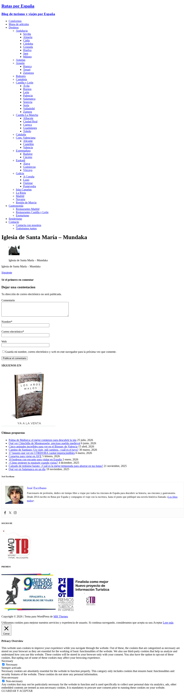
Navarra (20, 199)
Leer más (168, 622)
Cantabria (21, 79)
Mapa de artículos (19, 24)
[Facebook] (5, 513)
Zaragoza (28, 72)
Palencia (28, 95)
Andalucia (22, 30)
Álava (26, 163)
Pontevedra (29, 186)
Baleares (21, 76)
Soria (26, 105)
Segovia (27, 102)
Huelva (27, 50)
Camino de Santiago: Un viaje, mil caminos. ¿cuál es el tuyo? (43, 449)
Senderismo (15, 218)
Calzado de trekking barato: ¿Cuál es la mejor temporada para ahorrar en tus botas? (56, 465)
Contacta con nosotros (28, 225)
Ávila (26, 85)
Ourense (28, 183)
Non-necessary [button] (9, 677)
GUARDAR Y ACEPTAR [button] (17, 690)
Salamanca (29, 98)
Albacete (28, 118)
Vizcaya (27, 170)
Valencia (28, 147)
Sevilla (27, 33)
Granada (28, 46)
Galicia (20, 173)
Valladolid (29, 108)
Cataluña (21, 134)
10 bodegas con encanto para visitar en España (35, 459)
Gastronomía (16, 205)
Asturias (20, 59)
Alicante (28, 140)
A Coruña (28, 176)
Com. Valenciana (25, 137)
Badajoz (28, 153)
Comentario (8, 300)
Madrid (20, 196)
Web (4, 341)
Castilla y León (24, 82)
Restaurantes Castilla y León (32, 212)
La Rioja (21, 192)
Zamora (27, 111)
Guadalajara (30, 127)
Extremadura (23, 150)
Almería (27, 37)
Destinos (14, 27)
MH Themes (60, 616)
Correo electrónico (12, 331)
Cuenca (27, 124)
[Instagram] (15, 513)
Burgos (27, 89)
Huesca (27, 66)
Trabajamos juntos (26, 228)
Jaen (25, 53)
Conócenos (15, 21)
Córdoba (28, 43)
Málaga (27, 56)
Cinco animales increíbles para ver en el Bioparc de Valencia (43, 446)
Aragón (20, 63)
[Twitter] (10, 513)
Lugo (26, 179)
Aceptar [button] (157, 622)
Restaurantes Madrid (27, 209)
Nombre (6, 321)
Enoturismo (22, 215)
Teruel (26, 69)
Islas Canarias (24, 189)
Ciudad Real (30, 121)
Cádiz (26, 40)
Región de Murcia (26, 202)
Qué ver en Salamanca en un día (27, 469)
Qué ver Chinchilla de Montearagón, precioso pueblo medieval (44, 443)
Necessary (12, 664)
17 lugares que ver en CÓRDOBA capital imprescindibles (42, 453)
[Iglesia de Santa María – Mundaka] (14, 254)
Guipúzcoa (29, 166)
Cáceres (27, 157)
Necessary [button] (7, 660)
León (26, 92)
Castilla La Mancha (27, 115)
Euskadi (20, 160)
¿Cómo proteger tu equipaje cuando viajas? (33, 462)
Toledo (27, 131)
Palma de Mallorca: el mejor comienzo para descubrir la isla (42, 440)
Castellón (28, 144)
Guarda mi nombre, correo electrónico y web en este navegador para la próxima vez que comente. (60, 351)
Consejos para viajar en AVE (25, 456)
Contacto (14, 221)
